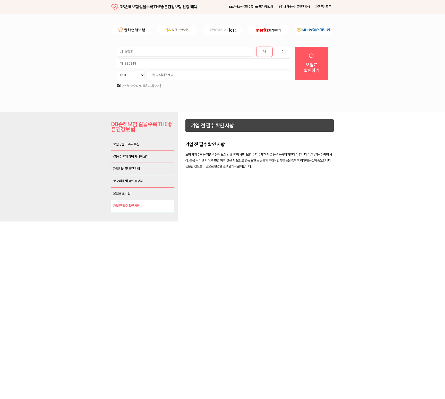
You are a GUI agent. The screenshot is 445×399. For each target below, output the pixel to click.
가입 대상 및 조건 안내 (90, 234)
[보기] (130, 119)
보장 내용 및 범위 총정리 (92, 251)
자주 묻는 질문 (362, 10)
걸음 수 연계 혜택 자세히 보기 (97, 217)
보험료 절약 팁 (83, 268)
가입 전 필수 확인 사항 (90, 285)
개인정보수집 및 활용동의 (104, 119)
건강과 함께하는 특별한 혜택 (321, 10)
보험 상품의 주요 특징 (90, 200)
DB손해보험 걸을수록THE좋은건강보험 (262, 10)
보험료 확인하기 (346, 94)
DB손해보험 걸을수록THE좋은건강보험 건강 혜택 (73, 10)
